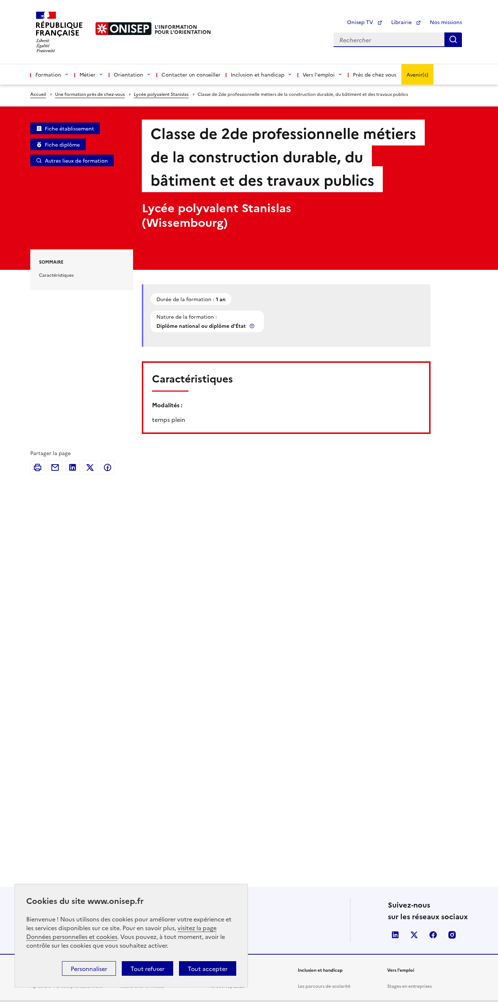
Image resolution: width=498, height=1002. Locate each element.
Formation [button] (48, 74)
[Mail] (55, 467)
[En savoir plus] (252, 326)
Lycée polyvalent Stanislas (161, 94)
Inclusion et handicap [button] (257, 74)
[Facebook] (107, 467)
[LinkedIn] (72, 467)
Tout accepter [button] (207, 968)
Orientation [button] (128, 74)
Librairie (402, 22)
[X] (90, 467)
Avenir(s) (417, 74)
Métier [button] (87, 74)
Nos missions (446, 22)
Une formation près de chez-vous (90, 94)
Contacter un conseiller (191, 74)
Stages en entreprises (409, 986)
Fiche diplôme (62, 144)
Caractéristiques (56, 275)
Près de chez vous (374, 74)
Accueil (38, 94)
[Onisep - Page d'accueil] (124, 28)
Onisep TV (360, 22)
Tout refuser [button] (147, 968)
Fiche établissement (69, 128)
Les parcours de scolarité (324, 986)
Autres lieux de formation (76, 160)
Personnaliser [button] (89, 968)
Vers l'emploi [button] (319, 74)
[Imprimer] (37, 467)
